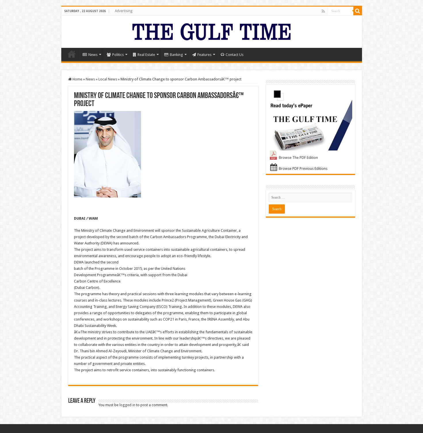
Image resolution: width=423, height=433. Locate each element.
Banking (176, 54)
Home (71, 54)
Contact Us (234, 54)
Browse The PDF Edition (298, 157)
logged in (127, 405)
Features (204, 54)
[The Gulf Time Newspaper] (211, 30)
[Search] (357, 11)
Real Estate (146, 54)
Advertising (123, 11)
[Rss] (323, 11)
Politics (118, 54)
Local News (107, 79)
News (93, 54)
